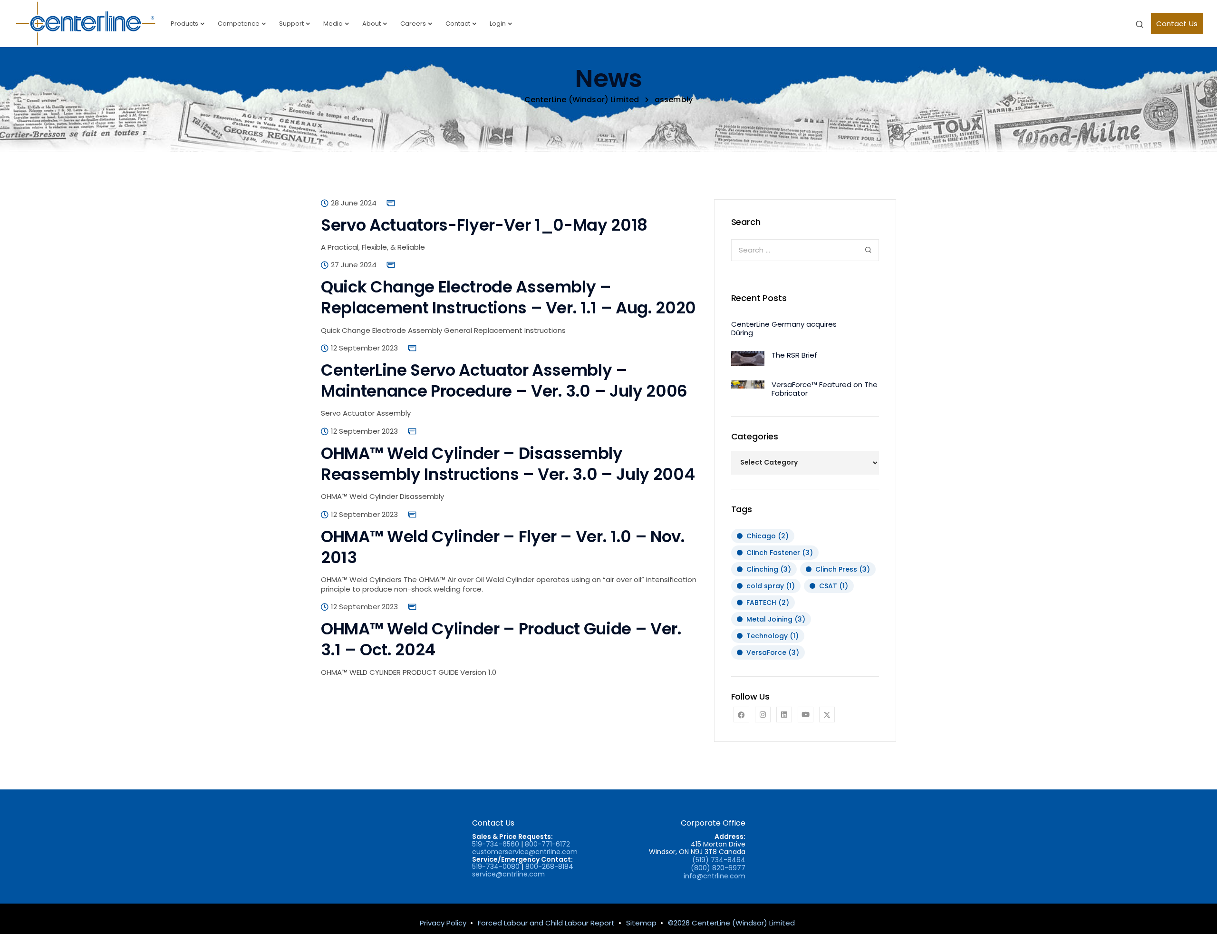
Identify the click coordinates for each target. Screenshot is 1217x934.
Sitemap (641, 923)
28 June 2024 (354, 203)
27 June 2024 (354, 265)
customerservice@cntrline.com (525, 851)
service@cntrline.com (508, 874)
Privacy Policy (443, 923)
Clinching (768, 569)
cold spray (770, 586)
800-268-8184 (549, 866)
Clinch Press (842, 569)
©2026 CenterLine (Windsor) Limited (731, 923)
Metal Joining (775, 619)
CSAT (833, 586)
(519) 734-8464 (718, 860)
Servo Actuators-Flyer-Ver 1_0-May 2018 (484, 225)
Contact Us (1177, 24)
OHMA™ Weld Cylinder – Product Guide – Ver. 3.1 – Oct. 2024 (501, 639)
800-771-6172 (547, 844)
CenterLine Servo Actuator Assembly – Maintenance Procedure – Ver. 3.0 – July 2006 (504, 380)
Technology (772, 636)
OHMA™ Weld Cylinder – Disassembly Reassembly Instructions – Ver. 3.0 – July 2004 (508, 464)
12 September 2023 (364, 348)
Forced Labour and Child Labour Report (546, 923)
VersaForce (772, 652)
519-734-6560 (495, 844)
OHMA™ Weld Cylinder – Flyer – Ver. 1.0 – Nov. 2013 (503, 547)
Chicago (767, 536)
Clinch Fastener (779, 552)
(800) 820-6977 (718, 868)
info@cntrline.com (714, 876)
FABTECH (767, 602)
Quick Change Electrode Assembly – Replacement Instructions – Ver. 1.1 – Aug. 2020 (508, 297)
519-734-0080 (496, 866)
